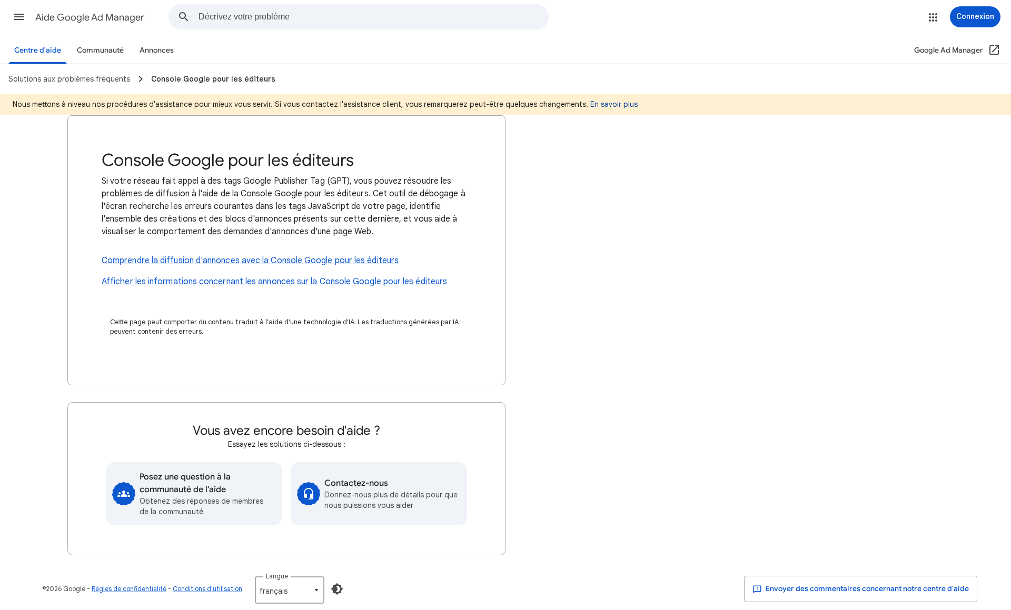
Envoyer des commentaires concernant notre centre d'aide (866, 588)
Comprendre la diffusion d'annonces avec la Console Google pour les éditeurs (250, 260)
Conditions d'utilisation (207, 589)
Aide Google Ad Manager (89, 17)
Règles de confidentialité (129, 589)
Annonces (157, 50)
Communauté (100, 50)
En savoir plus (614, 104)
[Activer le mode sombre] (337, 589)
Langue (277, 576)
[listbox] (289, 590)
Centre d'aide (37, 50)
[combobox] (373, 17)
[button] (19, 16)
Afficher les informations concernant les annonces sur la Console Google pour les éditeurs (274, 281)
